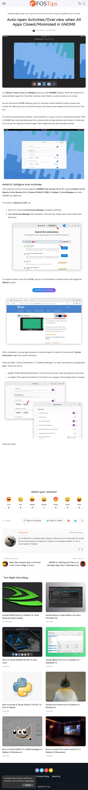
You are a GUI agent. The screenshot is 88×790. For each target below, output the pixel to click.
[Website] (79, 549)
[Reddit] (82, 521)
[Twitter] (42, 770)
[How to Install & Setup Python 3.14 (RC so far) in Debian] (22, 687)
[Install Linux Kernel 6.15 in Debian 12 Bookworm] (66, 687)
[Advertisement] (44, 466)
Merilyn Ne (23, 532)
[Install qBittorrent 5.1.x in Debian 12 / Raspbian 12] (66, 642)
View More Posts (76, 532)
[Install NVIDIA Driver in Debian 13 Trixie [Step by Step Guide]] (22, 597)
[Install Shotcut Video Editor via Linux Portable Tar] (66, 597)
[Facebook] (82, 549)
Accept (27, 785)
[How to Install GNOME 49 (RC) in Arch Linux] (22, 642)
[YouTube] (46, 770)
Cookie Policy (29, 781)
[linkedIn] (75, 521)
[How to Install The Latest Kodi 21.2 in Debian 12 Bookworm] (66, 731)
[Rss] (51, 770)
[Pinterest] (68, 521)
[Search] (83, 3)
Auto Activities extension (44, 290)
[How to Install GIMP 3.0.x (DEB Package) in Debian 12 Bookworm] (22, 731)
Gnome (41, 30)
